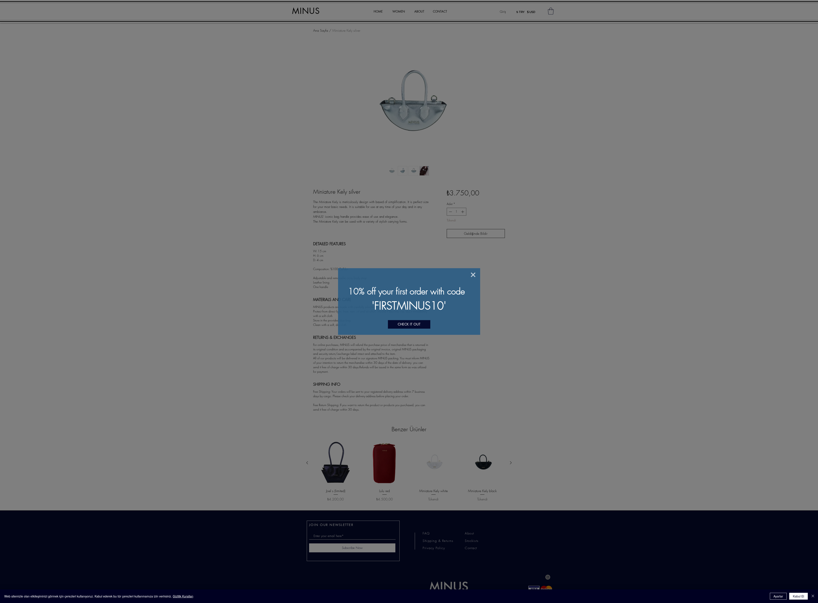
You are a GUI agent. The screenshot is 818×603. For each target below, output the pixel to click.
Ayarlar (778, 596)
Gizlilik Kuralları (183, 596)
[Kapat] (812, 596)
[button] (473, 274)
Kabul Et (798, 596)
